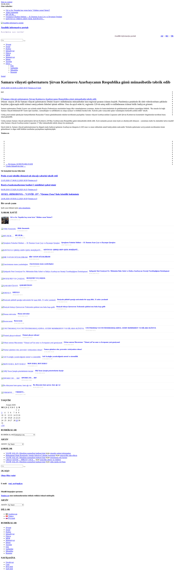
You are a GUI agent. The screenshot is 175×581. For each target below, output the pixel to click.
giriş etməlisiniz (24, 208)
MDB (8, 55)
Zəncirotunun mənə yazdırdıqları (42, 264)
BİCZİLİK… (11, 15)
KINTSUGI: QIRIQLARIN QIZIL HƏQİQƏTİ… (25, 19)
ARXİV (4, 505)
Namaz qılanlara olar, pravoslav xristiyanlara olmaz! (63, 349)
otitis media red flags (58, 462)
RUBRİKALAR (7, 435)
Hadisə (8, 49)
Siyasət (8, 44)
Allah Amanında (12, 12)
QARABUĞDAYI (26, 285)
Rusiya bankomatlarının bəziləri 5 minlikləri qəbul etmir (28, 185)
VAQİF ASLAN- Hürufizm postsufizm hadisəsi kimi (25, 453)
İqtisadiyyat (10, 51)
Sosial (8, 47)
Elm (12, 66)
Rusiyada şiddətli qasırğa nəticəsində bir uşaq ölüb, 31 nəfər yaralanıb (82, 299)
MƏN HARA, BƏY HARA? (37, 363)
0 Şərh (38, 88)
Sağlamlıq (14, 68)
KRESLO (16, 292)
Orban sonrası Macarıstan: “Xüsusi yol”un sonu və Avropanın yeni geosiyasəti (92, 342)
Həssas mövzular (24, 314)
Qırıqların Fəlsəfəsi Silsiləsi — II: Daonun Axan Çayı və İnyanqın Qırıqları (34, 17)
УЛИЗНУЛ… (20, 392)
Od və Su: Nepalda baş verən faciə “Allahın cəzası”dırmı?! (28, 10)
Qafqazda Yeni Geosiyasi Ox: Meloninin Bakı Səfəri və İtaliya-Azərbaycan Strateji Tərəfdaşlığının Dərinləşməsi (129, 271)
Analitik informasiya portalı (14, 27)
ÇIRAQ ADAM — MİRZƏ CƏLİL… (20, 460)
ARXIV (4, 444)
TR (172, 36)
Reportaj (13, 72)
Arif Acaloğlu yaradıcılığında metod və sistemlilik (60, 356)
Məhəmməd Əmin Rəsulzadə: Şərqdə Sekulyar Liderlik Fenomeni (30, 455)
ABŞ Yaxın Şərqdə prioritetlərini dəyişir (49, 371)
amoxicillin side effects (68, 455)
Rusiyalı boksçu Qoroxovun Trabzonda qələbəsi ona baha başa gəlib (80, 307)
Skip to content (6, 2)
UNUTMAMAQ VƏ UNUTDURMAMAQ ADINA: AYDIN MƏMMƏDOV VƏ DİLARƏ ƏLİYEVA (121, 328)
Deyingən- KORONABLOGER (19, 164)
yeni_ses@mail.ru (15, 484)
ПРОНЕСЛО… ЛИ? (29, 378)
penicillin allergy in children (50, 460)
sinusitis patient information (60, 453)
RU (167, 36)
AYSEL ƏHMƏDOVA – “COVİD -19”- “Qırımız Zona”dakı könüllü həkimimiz (40, 194)
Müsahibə (14, 70)
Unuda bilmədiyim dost (16, 166)
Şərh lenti (9, 569)
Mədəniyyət (10, 57)
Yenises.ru (32, 88)
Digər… (9, 64)
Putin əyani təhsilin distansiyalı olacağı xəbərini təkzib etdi (29, 176)
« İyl (2, 426)
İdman (8, 59)
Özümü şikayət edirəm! (30, 335)
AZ (162, 36)
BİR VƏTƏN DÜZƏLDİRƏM (39, 257)
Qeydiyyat (10, 562)
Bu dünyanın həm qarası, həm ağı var (46, 385)
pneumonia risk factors (58, 458)
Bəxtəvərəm (18, 321)
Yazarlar (9, 62)
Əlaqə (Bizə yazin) (8, 475)
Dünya (8, 53)
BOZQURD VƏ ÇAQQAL (36, 278)
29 (17, 420)
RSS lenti (9, 567)
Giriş (7, 564)
